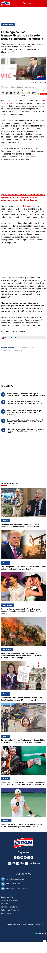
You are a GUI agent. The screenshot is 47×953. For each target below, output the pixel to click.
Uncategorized (8, 24)
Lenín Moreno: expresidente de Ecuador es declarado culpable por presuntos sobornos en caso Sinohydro (23, 783)
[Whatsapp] (3, 93)
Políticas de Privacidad (10, 910)
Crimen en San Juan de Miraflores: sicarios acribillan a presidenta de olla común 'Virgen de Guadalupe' (23, 741)
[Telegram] (18, 93)
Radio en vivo (6, 913)
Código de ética (7, 897)
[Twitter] (7, 93)
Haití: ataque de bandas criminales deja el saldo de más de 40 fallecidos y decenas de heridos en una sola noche (25, 421)
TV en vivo (5, 904)
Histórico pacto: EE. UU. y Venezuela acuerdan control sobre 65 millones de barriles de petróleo (23, 568)
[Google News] (28, 857)
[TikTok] (31, 857)
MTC (33, 348)
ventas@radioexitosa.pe (15, 879)
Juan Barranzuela (23, 348)
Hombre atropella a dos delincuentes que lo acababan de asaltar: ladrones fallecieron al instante (26, 394)
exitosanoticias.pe (13, 884)
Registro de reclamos (9, 900)
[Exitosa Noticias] (5, 3)
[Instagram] (25, 857)
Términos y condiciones (10, 907)
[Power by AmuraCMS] (40, 933)
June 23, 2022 (8, 337)
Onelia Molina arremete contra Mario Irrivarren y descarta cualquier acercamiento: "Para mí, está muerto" (21, 611)
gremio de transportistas (26, 206)
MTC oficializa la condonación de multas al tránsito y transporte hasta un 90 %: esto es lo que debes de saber (26, 431)
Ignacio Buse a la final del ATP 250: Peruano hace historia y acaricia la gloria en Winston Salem (21, 825)
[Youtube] (21, 857)
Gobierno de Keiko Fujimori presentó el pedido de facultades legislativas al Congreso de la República (22, 699)
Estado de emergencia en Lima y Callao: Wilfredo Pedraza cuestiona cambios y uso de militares (21, 525)
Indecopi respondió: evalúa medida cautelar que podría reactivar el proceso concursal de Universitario (24, 412)
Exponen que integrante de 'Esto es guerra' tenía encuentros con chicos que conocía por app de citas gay (25, 403)
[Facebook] (11, 93)
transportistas (6, 350)
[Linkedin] (14, 93)
